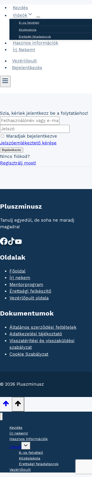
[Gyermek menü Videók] (38, 17)
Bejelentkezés (27, 67)
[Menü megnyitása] (5, 81)
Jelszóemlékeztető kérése (28, 143)
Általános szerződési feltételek (42, 327)
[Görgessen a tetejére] (6, 404)
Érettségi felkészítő (30, 291)
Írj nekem (19, 277)
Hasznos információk (35, 43)
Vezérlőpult (24, 61)
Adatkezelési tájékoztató (35, 334)
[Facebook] (4, 243)
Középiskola (27, 29)
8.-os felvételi (29, 22)
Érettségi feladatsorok (35, 36)
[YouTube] (18, 243)
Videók (15, 447)
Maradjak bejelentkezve (31, 136)
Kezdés (20, 7)
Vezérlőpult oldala (29, 298)
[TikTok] (11, 243)
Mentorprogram (26, 284)
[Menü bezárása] (1, 416)
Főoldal (17, 271)
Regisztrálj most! (18, 163)
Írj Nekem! (24, 49)
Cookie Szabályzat (28, 354)
